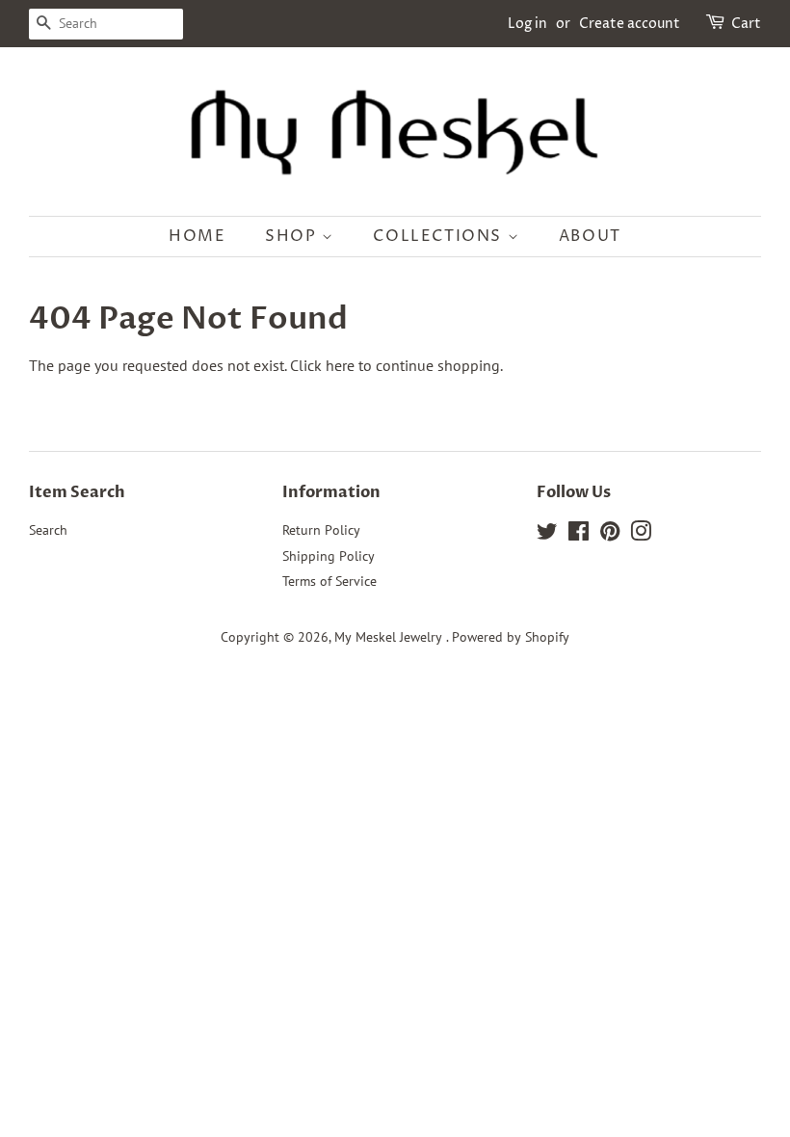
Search (48, 530)
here (340, 365)
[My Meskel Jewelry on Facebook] (578, 534)
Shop (293, 236)
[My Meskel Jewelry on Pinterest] (609, 534)
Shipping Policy (328, 556)
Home (197, 236)
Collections (440, 236)
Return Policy (321, 530)
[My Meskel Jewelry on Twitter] (547, 534)
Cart (746, 23)
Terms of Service (329, 581)
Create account (629, 23)
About (590, 236)
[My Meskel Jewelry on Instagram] (640, 534)
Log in (527, 23)
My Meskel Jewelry (390, 637)
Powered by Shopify (510, 637)
